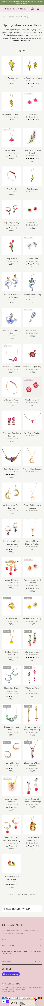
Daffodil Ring (11, 619)
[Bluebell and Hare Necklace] (11, 714)
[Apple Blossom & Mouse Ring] (11, 863)
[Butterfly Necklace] (11, 456)
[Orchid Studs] (32, 101)
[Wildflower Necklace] (11, 353)
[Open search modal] (28, 8)
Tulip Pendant (32, 189)
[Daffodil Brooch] (11, 65)
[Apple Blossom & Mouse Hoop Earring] (11, 824)
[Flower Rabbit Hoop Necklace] (32, 492)
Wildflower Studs (32, 400)
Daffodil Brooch (11, 78)
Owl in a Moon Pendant (32, 469)
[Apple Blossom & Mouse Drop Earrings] (32, 786)
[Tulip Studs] (32, 209)
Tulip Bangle (12, 189)
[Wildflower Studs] (32, 387)
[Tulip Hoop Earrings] (11, 209)
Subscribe (38, 962)
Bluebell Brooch (32, 330)
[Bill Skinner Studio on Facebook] (3, 969)
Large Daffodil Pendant (11, 114)
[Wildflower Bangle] (11, 387)
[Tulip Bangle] (11, 176)
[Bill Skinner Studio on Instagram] (7, 969)
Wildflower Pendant (32, 433)
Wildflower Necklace (11, 366)
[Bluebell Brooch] (32, 317)
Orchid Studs (32, 114)
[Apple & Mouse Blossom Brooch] (11, 567)
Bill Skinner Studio (20, 987)
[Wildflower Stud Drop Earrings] (11, 420)
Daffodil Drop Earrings (32, 78)
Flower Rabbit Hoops (11, 763)
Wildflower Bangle (11, 400)
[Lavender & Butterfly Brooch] (32, 137)
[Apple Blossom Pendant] (11, 786)
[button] (22, 1003)
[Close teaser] (36, 999)
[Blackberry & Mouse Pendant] (32, 750)
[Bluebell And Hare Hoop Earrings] (11, 675)
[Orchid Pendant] (11, 137)
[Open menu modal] (37, 8)
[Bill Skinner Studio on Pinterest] (10, 969)
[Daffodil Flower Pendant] (11, 639)
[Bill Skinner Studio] (15, 8)
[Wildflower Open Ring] (32, 353)
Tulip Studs (32, 222)
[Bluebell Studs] (32, 245)
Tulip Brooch (11, 258)
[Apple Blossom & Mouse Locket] (32, 824)
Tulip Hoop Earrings (11, 222)
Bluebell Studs (32, 258)
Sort (23, 51)
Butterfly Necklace (11, 469)
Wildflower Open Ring (32, 366)
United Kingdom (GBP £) (13, 984)
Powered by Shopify (8, 991)
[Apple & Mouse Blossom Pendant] (32, 528)
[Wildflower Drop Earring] (32, 675)
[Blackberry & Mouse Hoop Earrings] (11, 528)
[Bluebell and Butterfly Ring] (11, 317)
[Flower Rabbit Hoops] (11, 750)
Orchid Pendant (11, 150)
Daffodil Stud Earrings (32, 619)
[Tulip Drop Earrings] (32, 639)
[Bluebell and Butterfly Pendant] (32, 281)
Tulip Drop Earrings (32, 652)
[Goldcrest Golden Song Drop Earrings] (32, 714)
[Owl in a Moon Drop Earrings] (11, 492)
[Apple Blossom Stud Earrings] (32, 567)
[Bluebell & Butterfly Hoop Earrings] (11, 281)
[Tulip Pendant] (32, 176)
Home (4, 17)
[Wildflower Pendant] (32, 420)
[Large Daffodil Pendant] (11, 101)
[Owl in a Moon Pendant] (32, 456)
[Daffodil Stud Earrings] (32, 606)
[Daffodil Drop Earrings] (32, 65)
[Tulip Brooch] (11, 245)
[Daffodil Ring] (11, 606)
